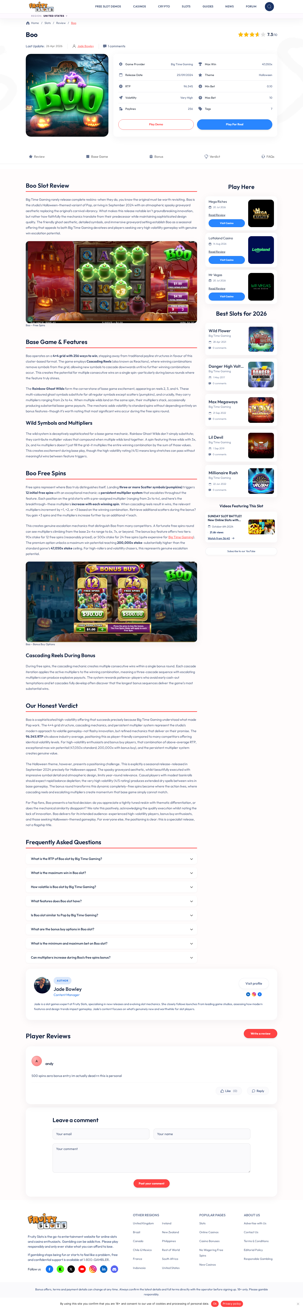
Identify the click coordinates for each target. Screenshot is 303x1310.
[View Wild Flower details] (261, 339)
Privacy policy (232, 1303)
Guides (208, 6)
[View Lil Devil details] (261, 445)
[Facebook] (260, 994)
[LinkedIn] (248, 994)
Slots (186, 6)
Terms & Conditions (256, 1241)
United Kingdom (143, 1223)
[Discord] (114, 1269)
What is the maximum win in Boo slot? (58, 873)
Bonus (158, 156)
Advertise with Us (255, 1223)
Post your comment (151, 1183)
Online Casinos (208, 1232)
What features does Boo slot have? (56, 901)
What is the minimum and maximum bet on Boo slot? (69, 943)
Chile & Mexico (142, 1250)
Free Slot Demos (108, 6)
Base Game (99, 156)
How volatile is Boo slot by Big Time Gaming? (63, 887)
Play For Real (234, 124)
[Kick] (60, 1269)
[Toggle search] (269, 6)
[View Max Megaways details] (261, 410)
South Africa (170, 1259)
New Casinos (207, 1264)
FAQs (270, 156)
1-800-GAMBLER (96, 1260)
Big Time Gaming (182, 64)
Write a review (260, 1033)
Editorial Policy (253, 1250)
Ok (215, 1303)
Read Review (217, 215)
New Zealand (170, 1232)
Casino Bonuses (209, 1241)
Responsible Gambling (258, 1259)
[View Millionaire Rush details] (261, 481)
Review (61, 23)
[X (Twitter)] (71, 1269)
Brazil (136, 1232)
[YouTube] (82, 1269)
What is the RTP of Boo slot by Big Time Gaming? (66, 859)
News (229, 6)
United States (171, 1268)
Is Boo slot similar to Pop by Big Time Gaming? (64, 915)
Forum (251, 6)
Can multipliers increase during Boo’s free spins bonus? (70, 957)
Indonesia (139, 1268)
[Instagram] (254, 994)
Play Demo (156, 124)
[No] (298, 1304)
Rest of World (171, 1250)
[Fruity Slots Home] (74, 1222)
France (137, 1259)
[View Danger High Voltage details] (261, 374)
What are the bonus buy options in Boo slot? (62, 929)
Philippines (169, 1241)
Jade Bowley (86, 46)
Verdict (215, 156)
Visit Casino (227, 223)
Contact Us (251, 1232)
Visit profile (253, 983)
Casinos (139, 6)
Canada (138, 1241)
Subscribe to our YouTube (241, 551)
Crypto (164, 6)
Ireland (166, 1223)
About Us (252, 1215)
